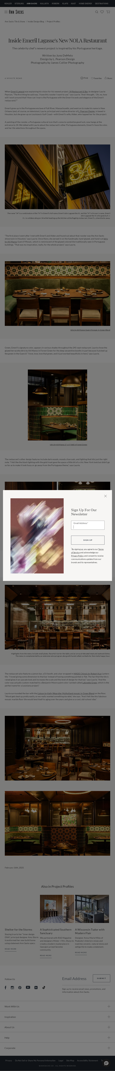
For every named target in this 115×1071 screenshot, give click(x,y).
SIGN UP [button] (87, 540)
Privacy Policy (77, 555)
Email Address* (81, 523)
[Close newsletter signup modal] (105, 496)
